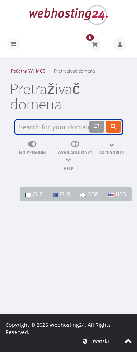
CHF (37, 194)
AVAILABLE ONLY (75, 152)
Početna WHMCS (28, 71)
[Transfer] (96, 126)
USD (120, 194)
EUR (64, 194)
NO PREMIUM (32, 152)
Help (68, 168)
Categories (111, 152)
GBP (92, 194)
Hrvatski (98, 341)
